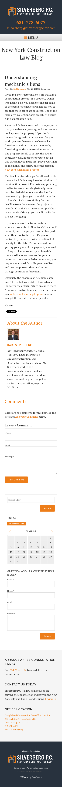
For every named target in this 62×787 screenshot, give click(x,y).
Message (9, 456)
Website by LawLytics (31, 777)
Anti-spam (43, 768)
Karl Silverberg (20, 89)
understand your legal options (27, 294)
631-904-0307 (18, 670)
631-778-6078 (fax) (14, 729)
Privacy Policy (32, 768)
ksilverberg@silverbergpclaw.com (31, 28)
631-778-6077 (31, 22)
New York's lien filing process (22, 169)
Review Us (50, 699)
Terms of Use (19, 768)
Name (8, 433)
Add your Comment (26, 416)
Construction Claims (16, 523)
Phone (10, 591)
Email (7, 444)
